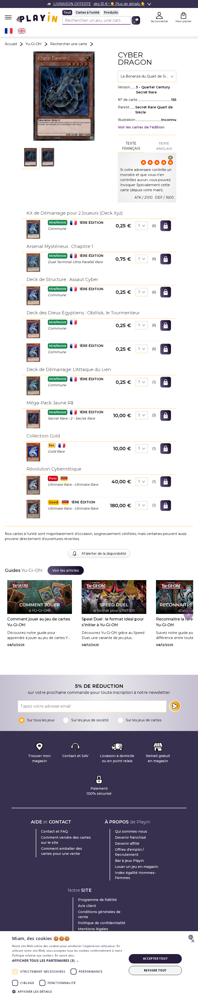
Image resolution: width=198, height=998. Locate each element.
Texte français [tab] (131, 146)
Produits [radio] (111, 12)
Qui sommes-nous (131, 831)
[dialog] (99, 964)
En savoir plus (64, 955)
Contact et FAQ (54, 831)
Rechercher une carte (68, 44)
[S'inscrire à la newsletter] (175, 706)
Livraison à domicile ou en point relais (117, 758)
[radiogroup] (101, 12)
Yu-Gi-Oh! (34, 44)
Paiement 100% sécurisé (99, 791)
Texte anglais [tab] (164, 146)
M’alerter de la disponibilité (104, 553)
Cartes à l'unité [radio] (87, 12)
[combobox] (147, 76)
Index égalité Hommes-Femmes (135, 875)
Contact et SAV (75, 756)
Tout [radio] (67, 12)
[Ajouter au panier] (165, 226)
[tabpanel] (147, 178)
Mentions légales (93, 929)
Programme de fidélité (97, 900)
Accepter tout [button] (155, 958)
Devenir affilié (127, 843)
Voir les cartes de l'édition (141, 127)
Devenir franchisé (130, 837)
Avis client (87, 906)
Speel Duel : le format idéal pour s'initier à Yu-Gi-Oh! (113, 622)
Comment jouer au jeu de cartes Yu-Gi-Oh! (38, 622)
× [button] (192, 941)
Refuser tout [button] (155, 970)
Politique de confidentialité (101, 923)
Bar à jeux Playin (129, 860)
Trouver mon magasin (39, 758)
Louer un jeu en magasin (136, 866)
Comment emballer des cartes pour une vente (61, 851)
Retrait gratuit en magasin (158, 758)
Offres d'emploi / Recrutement (129, 852)
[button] (30, 157)
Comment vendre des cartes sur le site (66, 840)
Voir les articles (65, 570)
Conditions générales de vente (99, 914)
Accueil (11, 44)
